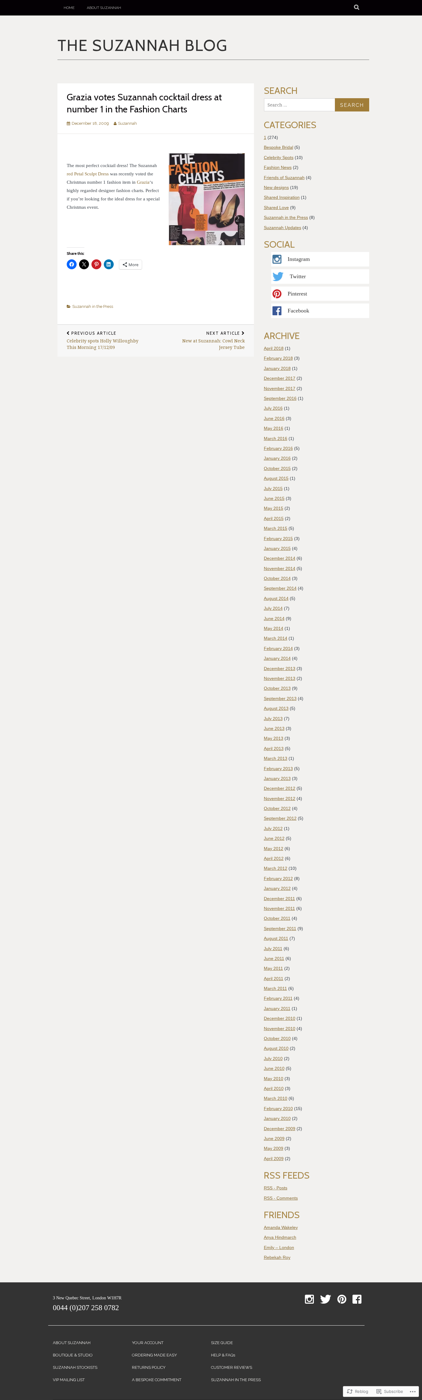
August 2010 (276, 1048)
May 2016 (273, 428)
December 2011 (279, 898)
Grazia (143, 182)
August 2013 (276, 708)
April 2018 (274, 348)
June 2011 (274, 958)
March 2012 (275, 868)
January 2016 (277, 458)
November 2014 (279, 568)
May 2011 (273, 968)
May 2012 (273, 848)
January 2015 (277, 548)
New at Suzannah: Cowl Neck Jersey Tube (213, 340)
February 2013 (278, 768)
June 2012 (274, 838)
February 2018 (278, 358)
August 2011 (276, 938)
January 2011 (277, 1008)
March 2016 (275, 438)
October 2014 (277, 578)
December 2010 (279, 1018)
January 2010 (277, 1118)
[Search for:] (301, 105)
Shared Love (276, 207)
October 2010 (277, 1038)
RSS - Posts (275, 1187)
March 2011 (275, 988)
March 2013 (275, 758)
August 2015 (276, 478)
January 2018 (277, 368)
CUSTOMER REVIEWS (231, 1367)
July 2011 (273, 948)
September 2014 (280, 588)
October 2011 (277, 918)
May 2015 (273, 508)
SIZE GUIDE (222, 1342)
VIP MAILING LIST (69, 1379)
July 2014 (273, 608)
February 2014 (278, 648)
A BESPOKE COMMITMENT (156, 1379)
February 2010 (278, 1108)
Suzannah (127, 123)
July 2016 (273, 408)
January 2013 (277, 778)
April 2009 (274, 1158)
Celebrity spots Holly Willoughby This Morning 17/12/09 (102, 340)
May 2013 (273, 738)
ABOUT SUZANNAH (72, 1342)
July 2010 (273, 1058)
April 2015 (274, 518)
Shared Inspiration (282, 197)
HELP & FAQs (223, 1355)
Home (69, 8)
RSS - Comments (281, 1198)
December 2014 (279, 558)
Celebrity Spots (278, 157)
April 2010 (274, 1088)
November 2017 (279, 388)
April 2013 (274, 748)
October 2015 (277, 468)
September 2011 (280, 928)
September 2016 (280, 398)
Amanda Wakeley (281, 1227)
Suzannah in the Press (92, 306)
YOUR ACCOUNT (147, 1342)
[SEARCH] (357, 7)
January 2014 (277, 658)
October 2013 (277, 688)
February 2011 (278, 998)
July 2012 (273, 828)
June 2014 (274, 618)
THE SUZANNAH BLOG (142, 46)
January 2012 (277, 888)
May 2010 (273, 1078)
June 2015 (274, 498)
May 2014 (273, 628)
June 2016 (274, 418)
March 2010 (275, 1098)
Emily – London (279, 1247)
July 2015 (273, 488)
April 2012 (274, 858)
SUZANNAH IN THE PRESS (236, 1379)
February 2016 (278, 448)
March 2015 (275, 528)
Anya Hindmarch (280, 1237)
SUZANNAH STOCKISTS (75, 1367)
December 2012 (279, 788)
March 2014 (275, 638)
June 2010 (274, 1068)
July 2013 (273, 718)
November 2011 (279, 908)
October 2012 (277, 808)
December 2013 (279, 668)
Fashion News (278, 167)
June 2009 (274, 1138)
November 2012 (279, 798)
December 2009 (279, 1128)
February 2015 (278, 538)
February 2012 (278, 878)
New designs (276, 187)
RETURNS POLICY (149, 1367)
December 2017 (279, 378)
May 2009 (273, 1148)
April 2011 (273, 978)
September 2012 (280, 818)
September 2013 (280, 698)
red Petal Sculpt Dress (88, 173)
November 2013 (279, 678)
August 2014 (276, 598)
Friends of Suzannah (284, 177)
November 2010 (279, 1028)
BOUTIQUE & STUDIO (73, 1355)
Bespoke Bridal (278, 147)
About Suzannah (104, 8)
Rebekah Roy (277, 1257)
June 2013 (274, 728)
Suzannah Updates (282, 227)
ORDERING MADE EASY (154, 1355)
